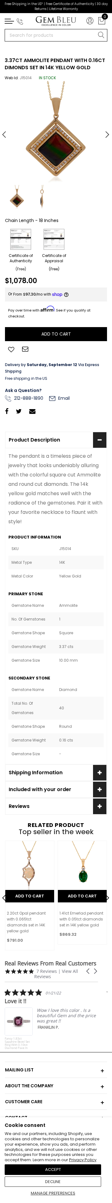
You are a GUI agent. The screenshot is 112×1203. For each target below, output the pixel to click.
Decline (53, 1182)
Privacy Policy (82, 1160)
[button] (88, 971)
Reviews (19, 806)
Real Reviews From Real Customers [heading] (50, 963)
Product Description (34, 439)
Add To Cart (29, 896)
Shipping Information (36, 772)
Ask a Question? (23, 390)
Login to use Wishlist (11, 349)
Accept (53, 1169)
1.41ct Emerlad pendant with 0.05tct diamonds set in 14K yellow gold (81, 919)
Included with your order (40, 789)
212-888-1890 (28, 398)
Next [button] (104, 132)
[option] (56, 132)
